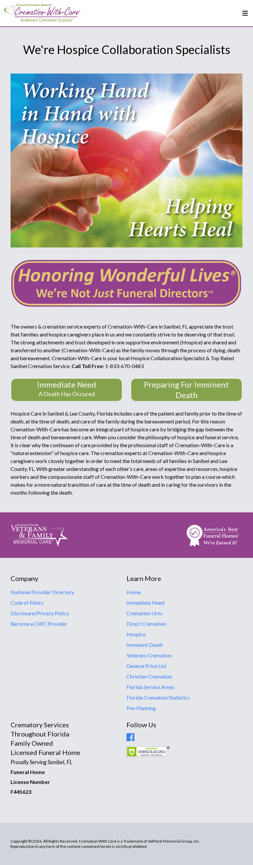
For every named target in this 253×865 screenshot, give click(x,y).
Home (133, 592)
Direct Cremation (146, 623)
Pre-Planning (141, 708)
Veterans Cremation (149, 655)
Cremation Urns (144, 613)
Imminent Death (144, 645)
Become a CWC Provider (39, 623)
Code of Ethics (27, 602)
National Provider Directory (42, 592)
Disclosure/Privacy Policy (40, 613)
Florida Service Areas (150, 687)
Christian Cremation (149, 676)
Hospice (136, 634)
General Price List (146, 666)
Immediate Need (145, 602)
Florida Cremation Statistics (158, 697)
